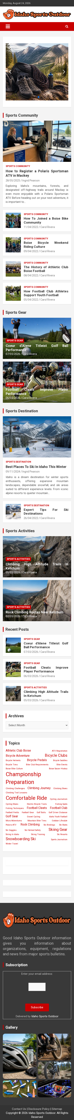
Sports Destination (18, 462)
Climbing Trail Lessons (16, 792)
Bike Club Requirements (37, 764)
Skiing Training (38, 834)
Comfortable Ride (26, 798)
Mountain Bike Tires (37, 820)
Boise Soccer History (58, 768)
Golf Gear (12, 816)
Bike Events (62, 764)
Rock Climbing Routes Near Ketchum (34, 612)
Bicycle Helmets (13, 760)
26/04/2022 (31, 518)
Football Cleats (37, 808)
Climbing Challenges (15, 788)
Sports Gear (15, 340)
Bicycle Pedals (37, 760)
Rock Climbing (30, 824)
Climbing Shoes (60, 788)
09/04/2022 (31, 251)
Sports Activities (18, 559)
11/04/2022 (31, 227)
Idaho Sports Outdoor (44, 1016)
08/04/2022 (31, 275)
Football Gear (28, 812)
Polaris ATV (11, 825)
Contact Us (19, 1109)
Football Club (58, 808)
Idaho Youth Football (58, 816)
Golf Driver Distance (58, 812)
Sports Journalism (59, 839)
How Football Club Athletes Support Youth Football (46, 293)
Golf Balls (41, 812)
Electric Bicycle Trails (37, 804)
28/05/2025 (13, 180)
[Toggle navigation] (8, 26)
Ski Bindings (49, 825)
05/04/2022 (31, 299)
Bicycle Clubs (56, 755)
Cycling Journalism (58, 799)
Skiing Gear (58, 829)
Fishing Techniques (15, 808)
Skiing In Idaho (12, 834)
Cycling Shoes (12, 804)
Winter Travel (12, 843)
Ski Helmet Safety (33, 830)
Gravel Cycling (33, 816)
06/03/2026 (13, 397)
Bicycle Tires (12, 764)
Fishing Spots (61, 804)
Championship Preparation (23, 778)
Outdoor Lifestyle (59, 820)
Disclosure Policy (39, 1109)
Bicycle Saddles (60, 760)
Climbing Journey (39, 788)
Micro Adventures (14, 820)
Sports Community (18, 166)
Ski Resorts (62, 834)
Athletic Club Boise (18, 750)
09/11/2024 (13, 471)
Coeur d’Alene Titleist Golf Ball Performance (46, 645)
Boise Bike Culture (14, 768)
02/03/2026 (13, 616)
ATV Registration (59, 751)
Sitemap (57, 1109)
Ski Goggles (11, 830)
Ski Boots (63, 825)
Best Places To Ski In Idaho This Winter (36, 467)
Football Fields (12, 812)
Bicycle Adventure (18, 755)
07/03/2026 (13, 353)
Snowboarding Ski (21, 839)
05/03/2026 (13, 572)
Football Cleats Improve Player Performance (46, 669)
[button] (63, 72)
